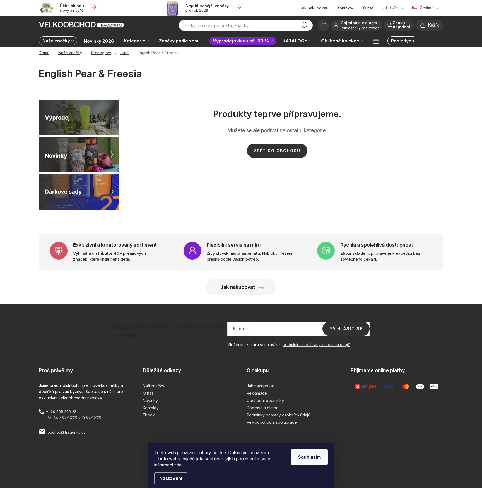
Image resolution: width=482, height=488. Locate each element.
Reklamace (257, 393)
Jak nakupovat (313, 8)
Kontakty (345, 8)
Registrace (371, 28)
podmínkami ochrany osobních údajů (316, 344)
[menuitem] (59, 41)
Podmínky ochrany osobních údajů (278, 415)
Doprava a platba (262, 407)
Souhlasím (309, 457)
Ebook (149, 415)
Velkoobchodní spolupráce (272, 422)
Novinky (150, 400)
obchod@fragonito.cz (67, 432)
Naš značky (153, 386)
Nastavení (170, 478)
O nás (368, 8)
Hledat (305, 27)
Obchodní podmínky (265, 400)
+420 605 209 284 (62, 411)
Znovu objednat (401, 24)
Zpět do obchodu (277, 150)
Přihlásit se (346, 328)
